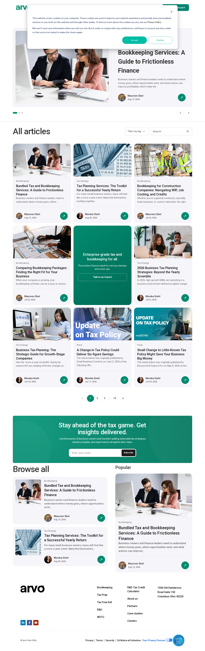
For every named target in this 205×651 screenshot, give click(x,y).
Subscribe (128, 453)
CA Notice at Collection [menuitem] (129, 640)
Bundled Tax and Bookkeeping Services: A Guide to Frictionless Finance (39, 190)
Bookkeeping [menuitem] (104, 587)
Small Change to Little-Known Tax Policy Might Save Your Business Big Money (161, 354)
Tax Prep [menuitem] (102, 594)
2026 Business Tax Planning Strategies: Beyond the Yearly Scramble (158, 272)
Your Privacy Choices (154, 640)
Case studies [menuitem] (135, 613)
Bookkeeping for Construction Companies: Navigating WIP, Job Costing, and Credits (160, 190)
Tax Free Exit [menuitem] (104, 602)
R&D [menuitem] (99, 609)
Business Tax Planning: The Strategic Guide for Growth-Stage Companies (40, 354)
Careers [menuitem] (132, 620)
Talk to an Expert (102, 277)
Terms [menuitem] (99, 640)
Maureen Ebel (135, 95)
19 (114, 398)
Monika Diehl (92, 214)
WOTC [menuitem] (100, 617)
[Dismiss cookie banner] (171, 12)
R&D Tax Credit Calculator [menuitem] (136, 589)
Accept (134, 40)
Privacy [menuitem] (89, 640)
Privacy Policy (154, 22)
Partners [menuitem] (132, 606)
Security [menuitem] (110, 640)
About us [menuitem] (132, 598)
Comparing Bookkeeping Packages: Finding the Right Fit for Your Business (41, 272)
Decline (160, 40)
